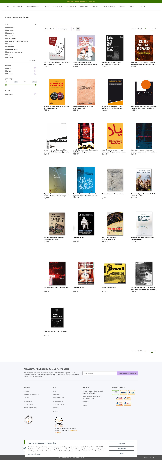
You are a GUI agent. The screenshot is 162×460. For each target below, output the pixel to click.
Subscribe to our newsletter (128, 373)
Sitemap (55, 411)
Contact (55, 408)
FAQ (54, 391)
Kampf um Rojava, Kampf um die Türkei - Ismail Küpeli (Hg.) (143, 195)
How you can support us (31, 394)
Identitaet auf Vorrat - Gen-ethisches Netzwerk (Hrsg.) (142, 238)
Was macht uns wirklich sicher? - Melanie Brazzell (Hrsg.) (54, 238)
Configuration (121, 448)
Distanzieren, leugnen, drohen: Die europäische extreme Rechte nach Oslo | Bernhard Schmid (143, 151)
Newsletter (56, 394)
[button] (74, 29)
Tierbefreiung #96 (78, 237)
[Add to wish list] (67, 39)
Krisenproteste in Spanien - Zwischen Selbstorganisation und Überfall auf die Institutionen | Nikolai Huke (143, 63)
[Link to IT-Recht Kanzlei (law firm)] (28, 420)
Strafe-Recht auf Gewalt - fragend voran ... (56, 288)
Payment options (58, 398)
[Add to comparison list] (62, 39)
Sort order (48, 29)
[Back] (145, 28)
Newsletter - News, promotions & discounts (81, 2)
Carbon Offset (28, 404)
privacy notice (45, 375)
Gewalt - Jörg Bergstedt (109, 287)
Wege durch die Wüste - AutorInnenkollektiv (109, 238)
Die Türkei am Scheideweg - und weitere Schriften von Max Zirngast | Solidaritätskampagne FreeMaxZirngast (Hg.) (56, 63)
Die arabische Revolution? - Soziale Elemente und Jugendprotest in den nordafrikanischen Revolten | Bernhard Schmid (114, 151)
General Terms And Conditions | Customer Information (92, 392)
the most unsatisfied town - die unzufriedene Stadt (83, 107)
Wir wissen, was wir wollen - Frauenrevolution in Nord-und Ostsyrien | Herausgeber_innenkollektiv (86, 63)
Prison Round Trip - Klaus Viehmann (55, 331)
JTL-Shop (152, 457)
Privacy (39, 454)
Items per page (62, 29)
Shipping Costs (58, 401)
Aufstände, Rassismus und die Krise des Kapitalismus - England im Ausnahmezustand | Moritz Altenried (85, 151)
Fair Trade (27, 398)
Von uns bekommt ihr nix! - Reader (113, 194)
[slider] (5, 84)
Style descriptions (58, 404)
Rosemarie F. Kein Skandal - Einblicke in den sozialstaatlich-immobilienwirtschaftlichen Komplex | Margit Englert (56, 107)
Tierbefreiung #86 (78, 287)
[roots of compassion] (8, 6)
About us (27, 391)
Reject (121, 453)
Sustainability (28, 401)
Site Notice (31, 454)
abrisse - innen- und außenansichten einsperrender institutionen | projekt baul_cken (56, 151)
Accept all (121, 443)
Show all (32, 60)
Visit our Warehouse (30, 408)
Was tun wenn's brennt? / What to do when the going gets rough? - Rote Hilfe (143, 288)
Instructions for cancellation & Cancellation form (91, 397)
